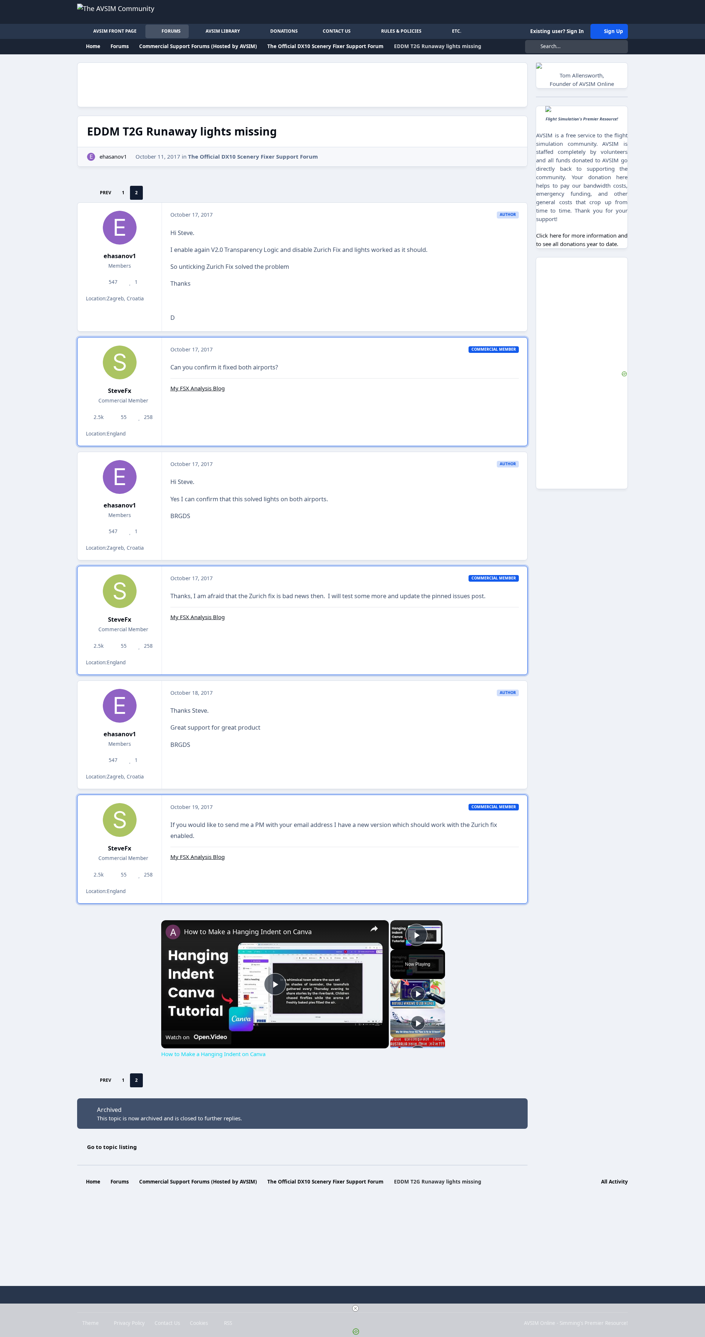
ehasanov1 (113, 156)
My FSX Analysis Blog (197, 388)
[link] (173, 932)
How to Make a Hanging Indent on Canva (248, 931)
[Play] (418, 993)
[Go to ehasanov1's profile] (91, 157)
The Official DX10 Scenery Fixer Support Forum (253, 156)
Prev (105, 192)
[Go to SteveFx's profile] (120, 362)
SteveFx (119, 390)
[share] (374, 928)
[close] (355, 1308)
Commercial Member (122, 400)
